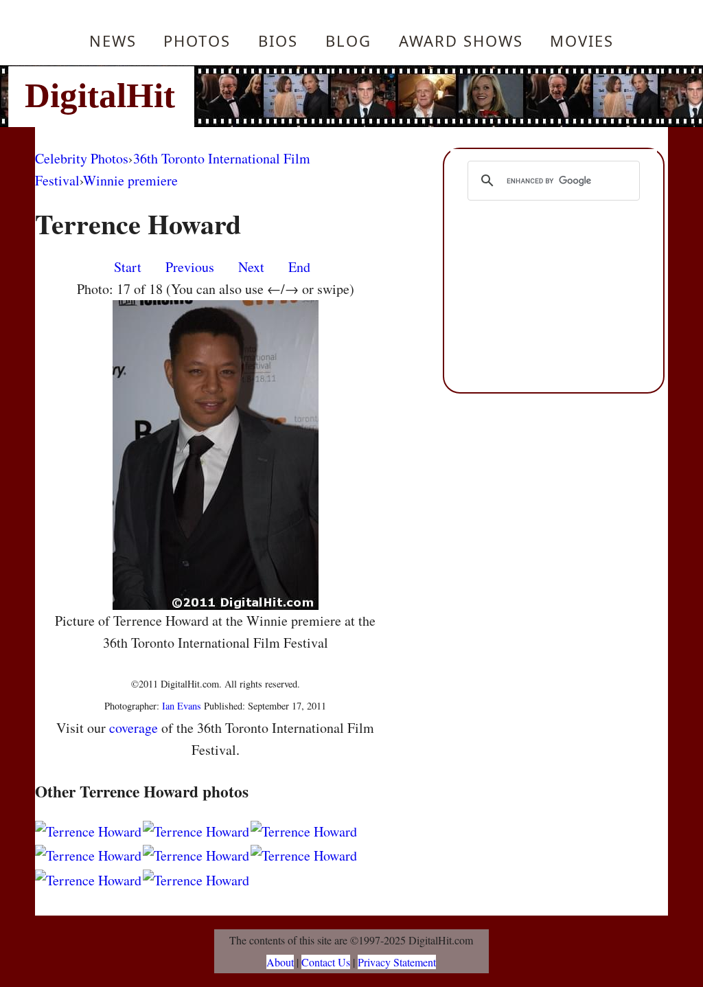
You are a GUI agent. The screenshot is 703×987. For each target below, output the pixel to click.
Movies (582, 40)
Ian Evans (181, 705)
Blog (348, 40)
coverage (133, 727)
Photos (197, 40)
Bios (278, 40)
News (113, 40)
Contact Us (325, 962)
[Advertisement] (444, 96)
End (299, 267)
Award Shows (461, 40)
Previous (189, 267)
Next (251, 267)
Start (127, 267)
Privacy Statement (397, 962)
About (280, 962)
